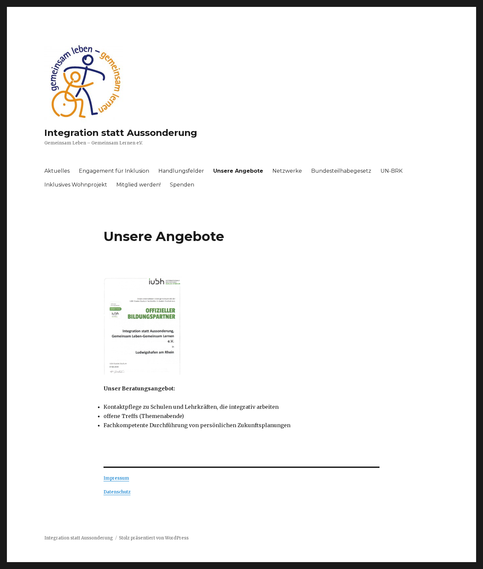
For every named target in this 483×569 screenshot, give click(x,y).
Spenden (182, 185)
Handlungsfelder (181, 171)
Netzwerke (287, 171)
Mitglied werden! (138, 185)
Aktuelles (57, 171)
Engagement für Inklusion (114, 171)
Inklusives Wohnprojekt (75, 185)
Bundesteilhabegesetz (341, 171)
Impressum (116, 478)
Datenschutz (117, 492)
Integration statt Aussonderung (120, 132)
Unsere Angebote (238, 171)
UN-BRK (391, 171)
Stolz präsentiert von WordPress (154, 538)
